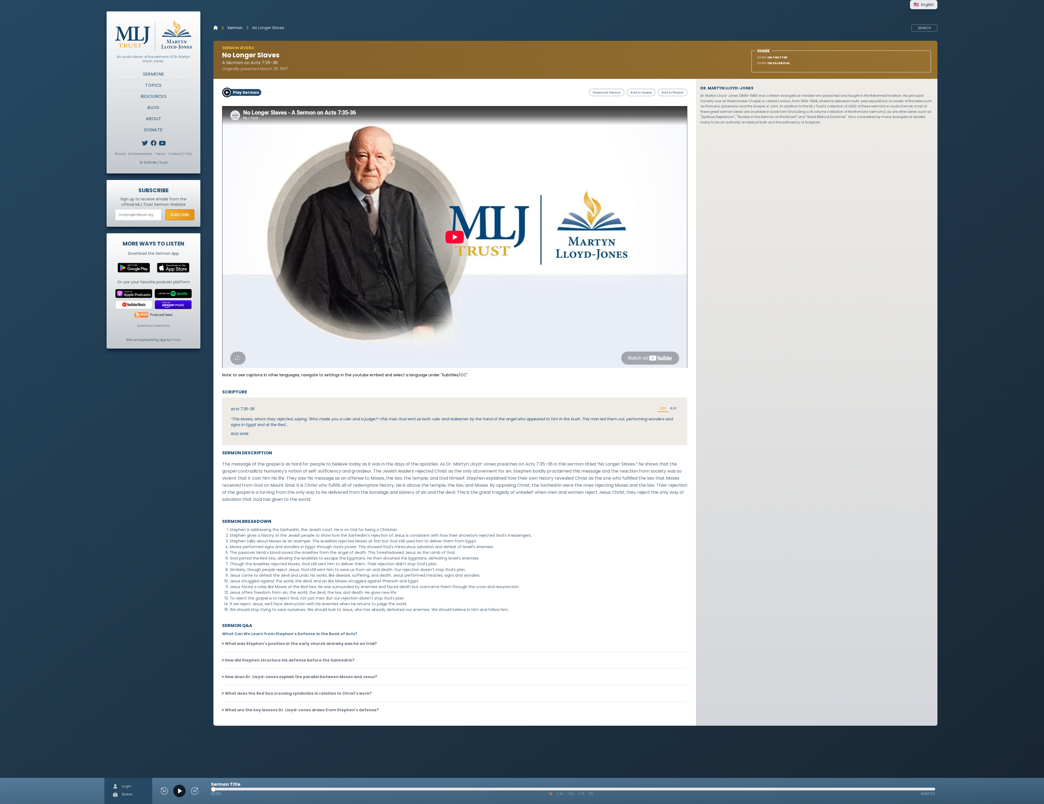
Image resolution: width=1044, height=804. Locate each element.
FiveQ (176, 339)
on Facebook (773, 63)
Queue (126, 794)
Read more (239, 434)
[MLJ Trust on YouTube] (162, 143)
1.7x (582, 793)
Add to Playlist (672, 92)
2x (591, 793)
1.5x (571, 793)
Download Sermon (607, 92)
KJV (673, 408)
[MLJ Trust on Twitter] (145, 143)
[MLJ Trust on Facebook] (153, 143)
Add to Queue (641, 92)
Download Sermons (153, 325)
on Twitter (772, 57)
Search (924, 28)
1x (551, 793)
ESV (663, 408)
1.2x (560, 793)
